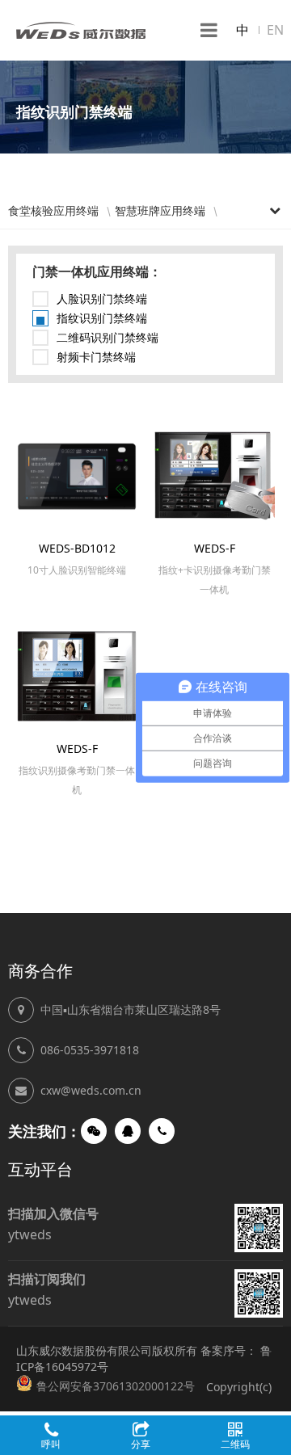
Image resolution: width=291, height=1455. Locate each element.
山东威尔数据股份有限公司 (81, 30)
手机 (162, 1131)
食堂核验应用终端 (53, 210)
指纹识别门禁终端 (102, 318)
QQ (128, 1131)
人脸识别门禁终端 (102, 298)
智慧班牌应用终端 (160, 210)
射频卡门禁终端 (96, 356)
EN (275, 30)
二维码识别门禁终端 (107, 337)
